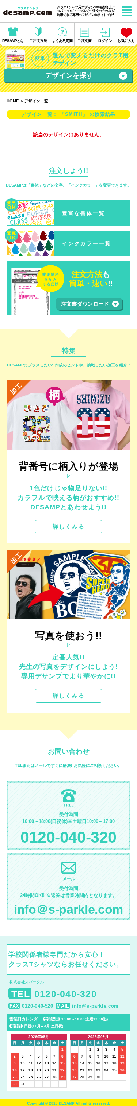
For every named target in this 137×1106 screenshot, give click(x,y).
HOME (13, 101)
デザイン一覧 (36, 101)
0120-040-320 (68, 837)
